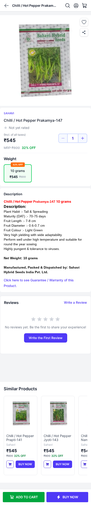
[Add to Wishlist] (84, 22)
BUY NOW (70, 497)
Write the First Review (46, 338)
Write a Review (75, 302)
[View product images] (45, 60)
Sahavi (9, 113)
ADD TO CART (27, 497)
